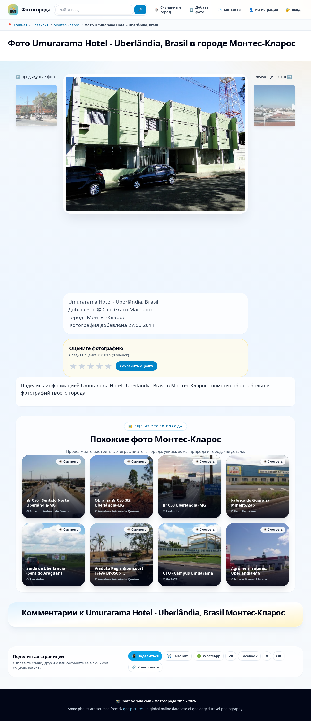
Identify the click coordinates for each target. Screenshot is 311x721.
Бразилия (40, 25)
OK (278, 656)
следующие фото (270, 76)
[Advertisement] (155, 254)
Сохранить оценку (136, 366)
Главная (20, 25)
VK (231, 656)
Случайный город (167, 9)
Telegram (178, 656)
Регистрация (263, 9)
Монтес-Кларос (66, 25)
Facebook (249, 656)
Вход (293, 9)
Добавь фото (199, 9)
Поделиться (145, 656)
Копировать (145, 667)
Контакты (229, 9)
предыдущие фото (38, 76)
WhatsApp (208, 656)
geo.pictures (133, 708)
